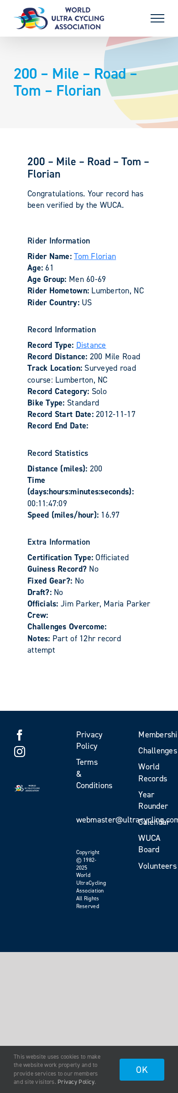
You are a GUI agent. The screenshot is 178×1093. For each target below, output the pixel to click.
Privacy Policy (76, 1082)
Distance (91, 345)
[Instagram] (20, 752)
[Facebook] (20, 735)
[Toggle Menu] (157, 18)
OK (142, 1070)
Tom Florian (95, 256)
